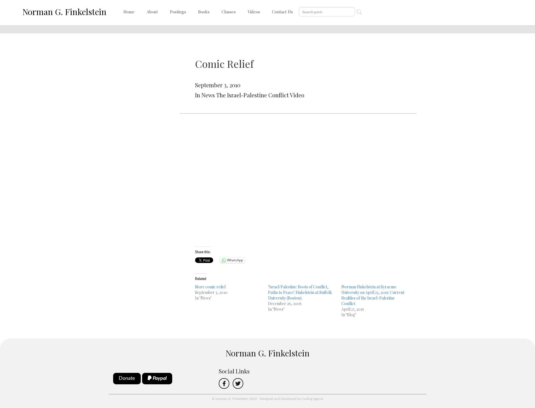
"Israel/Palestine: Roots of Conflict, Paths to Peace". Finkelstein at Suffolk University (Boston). (300, 292)
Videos (254, 12)
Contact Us (282, 12)
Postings (178, 12)
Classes (229, 12)
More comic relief (210, 286)
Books (204, 12)
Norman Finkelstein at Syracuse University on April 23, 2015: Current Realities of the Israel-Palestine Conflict (372, 295)
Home (129, 12)
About (152, 12)
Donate (127, 378)
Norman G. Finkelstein (64, 11)
